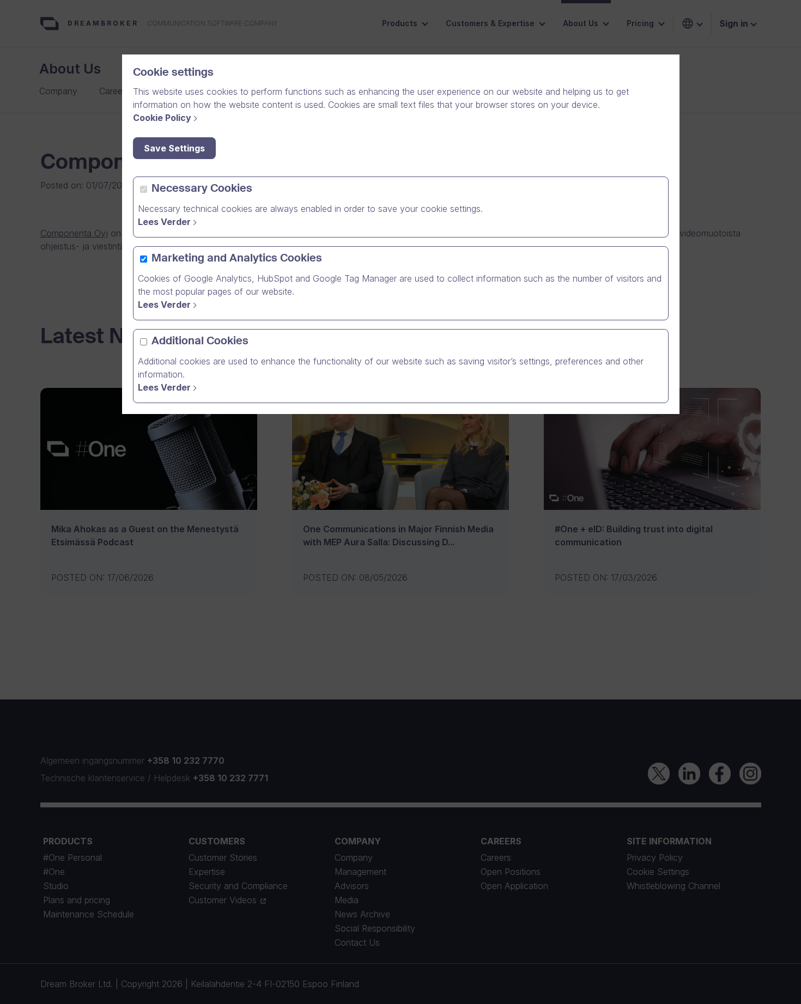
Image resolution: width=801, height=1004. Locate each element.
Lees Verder (164, 221)
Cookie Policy (162, 117)
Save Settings (174, 148)
